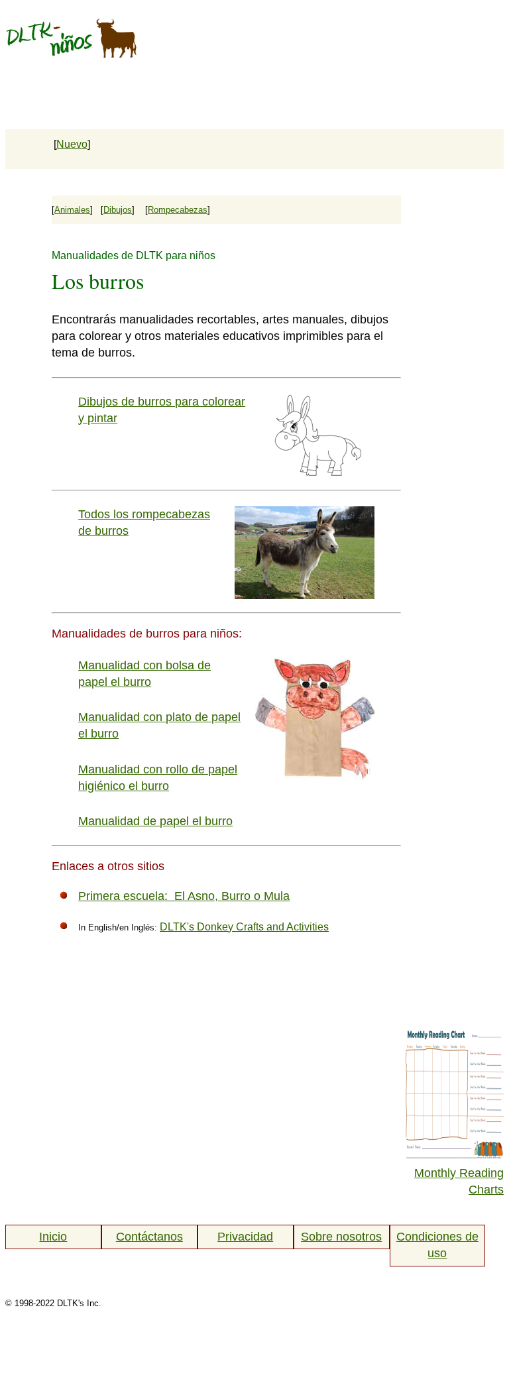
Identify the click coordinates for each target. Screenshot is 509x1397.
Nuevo (71, 144)
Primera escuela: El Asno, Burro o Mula (184, 896)
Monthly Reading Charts (459, 1181)
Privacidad (245, 1236)
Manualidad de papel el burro (155, 821)
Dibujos (117, 210)
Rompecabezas (177, 210)
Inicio (53, 1236)
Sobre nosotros (341, 1236)
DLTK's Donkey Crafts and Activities (244, 926)
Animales (72, 210)
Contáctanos (149, 1236)
